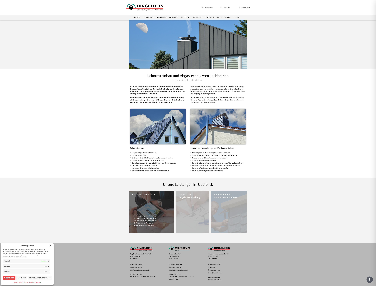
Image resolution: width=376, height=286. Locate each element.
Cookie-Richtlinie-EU (18, 282)
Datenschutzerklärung (29, 282)
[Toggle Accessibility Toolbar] (369, 279)
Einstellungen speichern (40, 278)
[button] (51, 246)
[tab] (151, 212)
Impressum (38, 282)
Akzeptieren (9, 278)
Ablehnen (22, 278)
